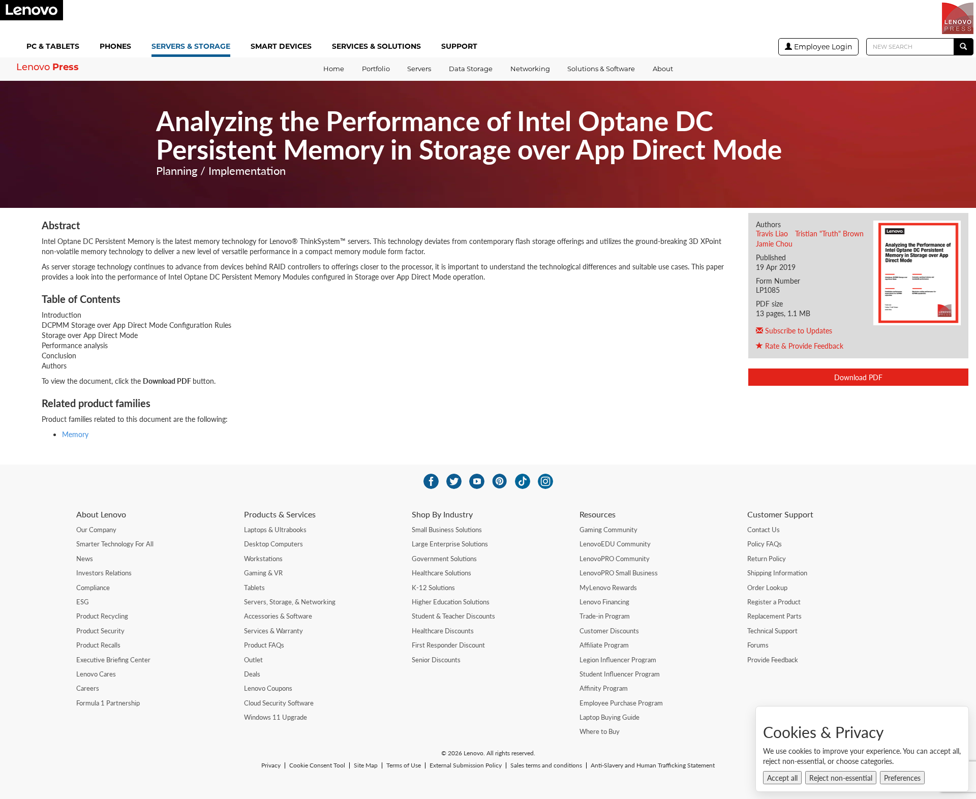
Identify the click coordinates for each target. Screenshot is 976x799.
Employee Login (822, 46)
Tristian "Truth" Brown (829, 233)
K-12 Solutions (433, 587)
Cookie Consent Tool (317, 765)
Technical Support (772, 630)
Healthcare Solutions (441, 572)
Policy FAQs (764, 543)
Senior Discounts (436, 659)
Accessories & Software (278, 616)
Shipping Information (777, 572)
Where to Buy (600, 731)
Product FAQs (264, 645)
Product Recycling (102, 616)
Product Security (100, 630)
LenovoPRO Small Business (619, 572)
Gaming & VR (263, 572)
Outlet (253, 659)
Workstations (263, 558)
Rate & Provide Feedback (803, 346)
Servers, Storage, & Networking (290, 601)
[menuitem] (54, 47)
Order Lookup (767, 587)
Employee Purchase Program (621, 703)
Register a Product (774, 601)
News (84, 558)
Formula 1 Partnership (108, 703)
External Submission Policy (466, 765)
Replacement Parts (774, 616)
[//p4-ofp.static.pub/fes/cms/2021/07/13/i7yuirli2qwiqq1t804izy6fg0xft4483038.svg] (431, 481)
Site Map (366, 765)
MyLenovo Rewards (608, 587)
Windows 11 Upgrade (275, 717)
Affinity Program (604, 688)
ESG (82, 601)
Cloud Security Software (279, 703)
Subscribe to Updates (797, 330)
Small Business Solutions (447, 529)
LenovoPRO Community (615, 558)
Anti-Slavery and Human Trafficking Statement (653, 765)
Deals (252, 674)
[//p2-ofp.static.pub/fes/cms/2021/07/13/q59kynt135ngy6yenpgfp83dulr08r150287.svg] (454, 481)
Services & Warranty (273, 630)
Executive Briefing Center (113, 659)
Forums (758, 645)
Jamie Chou (774, 243)
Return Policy (766, 558)
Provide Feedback (772, 659)
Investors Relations (104, 572)
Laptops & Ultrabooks (275, 529)
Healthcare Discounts (443, 630)
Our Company (96, 529)
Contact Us (763, 529)
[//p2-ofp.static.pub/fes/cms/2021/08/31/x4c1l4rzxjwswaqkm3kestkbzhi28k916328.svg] (499, 481)
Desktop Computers (273, 543)
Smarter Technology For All (115, 543)
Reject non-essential (840, 778)
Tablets (254, 587)
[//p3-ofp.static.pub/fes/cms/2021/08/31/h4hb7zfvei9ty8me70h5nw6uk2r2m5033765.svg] (545, 481)
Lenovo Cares (96, 674)
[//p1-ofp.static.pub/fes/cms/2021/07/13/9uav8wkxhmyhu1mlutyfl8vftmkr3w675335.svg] (476, 481)
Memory (75, 434)
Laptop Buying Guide (609, 717)
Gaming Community (608, 529)
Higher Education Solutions (451, 601)
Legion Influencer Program (618, 659)
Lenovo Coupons (268, 688)
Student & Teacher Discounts (453, 616)
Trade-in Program (605, 616)
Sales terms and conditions (546, 765)
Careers (87, 688)
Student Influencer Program (620, 674)
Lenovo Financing (604, 601)
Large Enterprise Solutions (450, 543)
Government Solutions (444, 558)
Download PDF (858, 377)
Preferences (902, 778)
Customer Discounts (609, 630)
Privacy (271, 765)
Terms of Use (403, 765)
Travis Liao (772, 233)
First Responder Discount (448, 645)
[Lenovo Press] (957, 18)
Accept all (782, 778)
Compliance (93, 587)
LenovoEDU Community (615, 543)
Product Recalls (98, 645)
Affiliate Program (604, 645)
